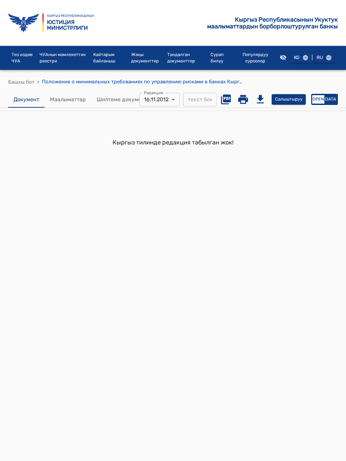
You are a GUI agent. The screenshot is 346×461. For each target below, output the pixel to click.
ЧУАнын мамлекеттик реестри (63, 58)
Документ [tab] (26, 99)
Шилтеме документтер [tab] (126, 99)
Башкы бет (21, 82)
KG (297, 57)
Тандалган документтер (181, 58)
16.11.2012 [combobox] (156, 99)
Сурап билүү (217, 58)
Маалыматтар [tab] (68, 99)
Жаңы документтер (145, 58)
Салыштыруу (288, 99)
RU (320, 57)
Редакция (153, 92)
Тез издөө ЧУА (21, 58)
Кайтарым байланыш (104, 58)
